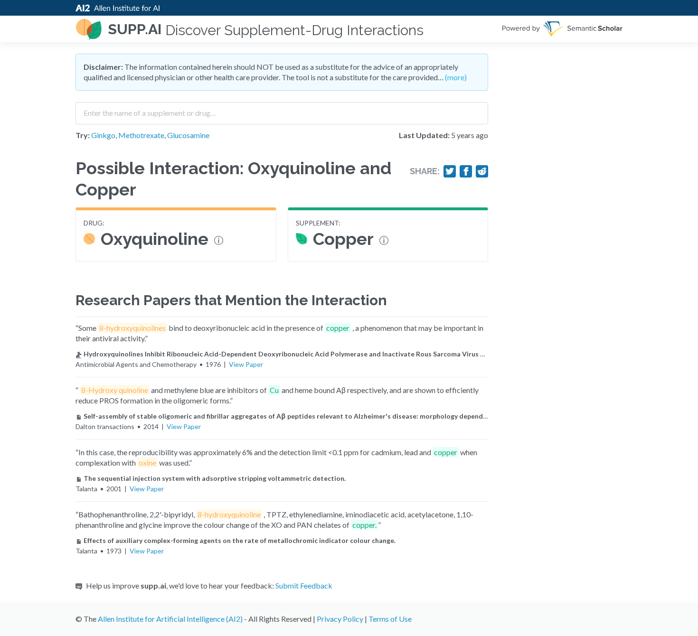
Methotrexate (141, 135)
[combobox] (281, 109)
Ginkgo (103, 135)
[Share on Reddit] (482, 171)
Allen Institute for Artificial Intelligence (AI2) (170, 618)
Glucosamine (188, 135)
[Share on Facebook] (466, 171)
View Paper (246, 364)
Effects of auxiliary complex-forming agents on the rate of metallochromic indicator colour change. (240, 540)
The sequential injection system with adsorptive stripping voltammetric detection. (215, 478)
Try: (82, 135)
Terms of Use (390, 618)
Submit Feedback (303, 585)
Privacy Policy (340, 618)
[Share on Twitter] (449, 171)
